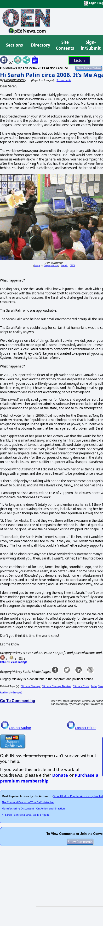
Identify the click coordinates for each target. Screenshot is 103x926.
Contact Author (20, 728)
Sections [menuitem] (14, 45)
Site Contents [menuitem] (65, 45)
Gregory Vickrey (51, 265)
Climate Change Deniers (56, 686)
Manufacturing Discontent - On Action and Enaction (33, 808)
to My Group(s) (11, 692)
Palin (94, 686)
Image (37, 265)
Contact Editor (85, 728)
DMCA (72, 265)
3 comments (64, 80)
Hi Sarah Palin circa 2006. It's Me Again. (26, 814)
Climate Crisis (81, 686)
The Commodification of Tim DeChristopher (28, 802)
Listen (79, 60)
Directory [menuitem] (40, 45)
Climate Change (30, 686)
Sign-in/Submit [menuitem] (90, 45)
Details (64, 265)
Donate (60, 775)
